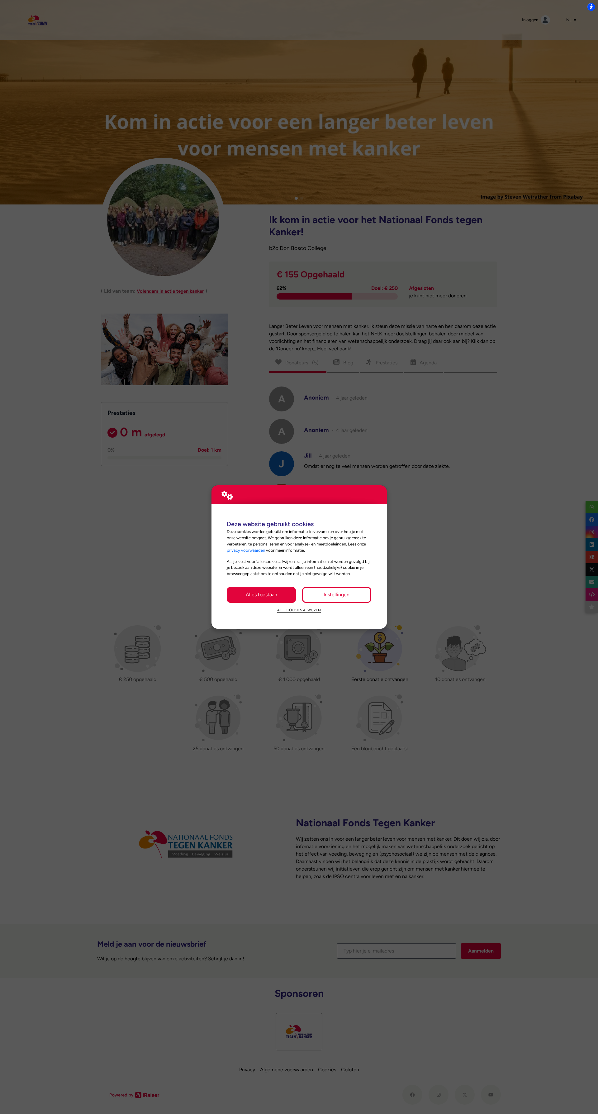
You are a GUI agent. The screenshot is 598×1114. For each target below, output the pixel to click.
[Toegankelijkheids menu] (591, 7)
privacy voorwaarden (246, 550)
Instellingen (336, 595)
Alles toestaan (261, 595)
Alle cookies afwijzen (299, 610)
